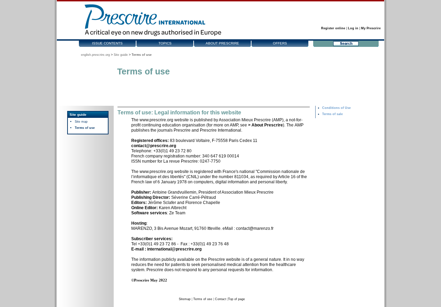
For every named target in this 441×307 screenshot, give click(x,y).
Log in (353, 28)
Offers (280, 43)
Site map (81, 121)
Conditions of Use (336, 108)
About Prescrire (222, 43)
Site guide (121, 55)
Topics (165, 43)
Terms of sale (332, 114)
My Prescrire (371, 28)
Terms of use (85, 128)
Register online (333, 28)
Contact (220, 299)
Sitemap (185, 299)
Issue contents (107, 43)
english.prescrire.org (95, 55)
